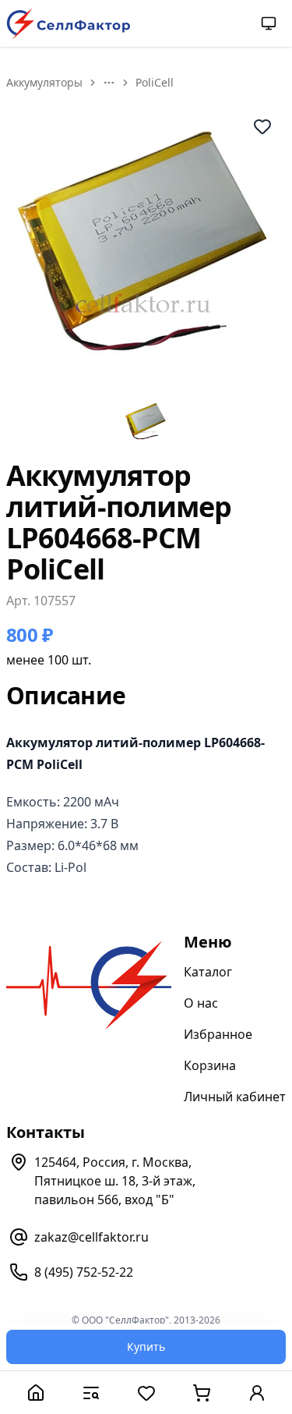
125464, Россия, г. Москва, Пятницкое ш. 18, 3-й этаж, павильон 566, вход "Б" (114, 1181)
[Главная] (35, 1392)
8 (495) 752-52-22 (83, 1272)
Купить (146, 1346)
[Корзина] (201, 1392)
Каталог (208, 971)
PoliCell (154, 82)
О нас (201, 1003)
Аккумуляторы (44, 82)
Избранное (218, 1034)
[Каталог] (91, 1392)
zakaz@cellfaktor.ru (91, 1237)
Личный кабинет (235, 1096)
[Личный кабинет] (257, 1392)
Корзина (210, 1065)
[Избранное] (146, 1392)
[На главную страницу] (68, 24)
